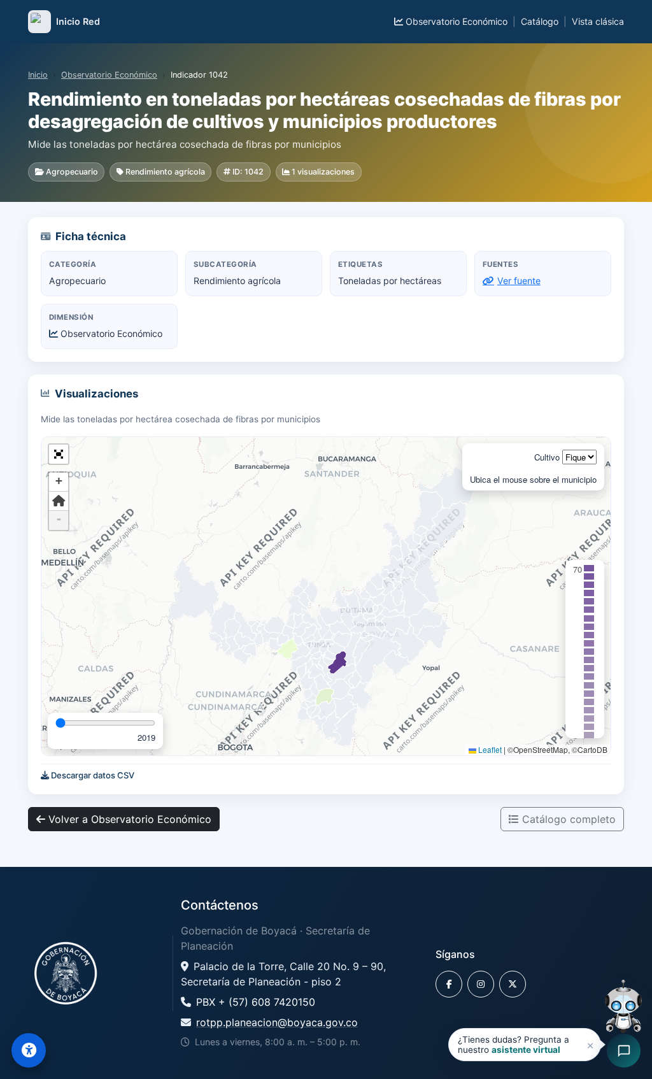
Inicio (38, 75)
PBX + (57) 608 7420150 (255, 1002)
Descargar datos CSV (91, 775)
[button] (58, 454)
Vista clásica (598, 21)
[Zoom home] (58, 501)
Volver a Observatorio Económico (128, 819)
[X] (512, 984)
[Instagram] (480, 984)
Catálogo (539, 21)
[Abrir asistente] (623, 1008)
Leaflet (489, 749)
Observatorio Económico (455, 21)
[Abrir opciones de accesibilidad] (28, 1050)
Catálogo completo (567, 819)
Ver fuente (519, 280)
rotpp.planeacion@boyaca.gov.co (277, 1022)
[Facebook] (449, 984)
